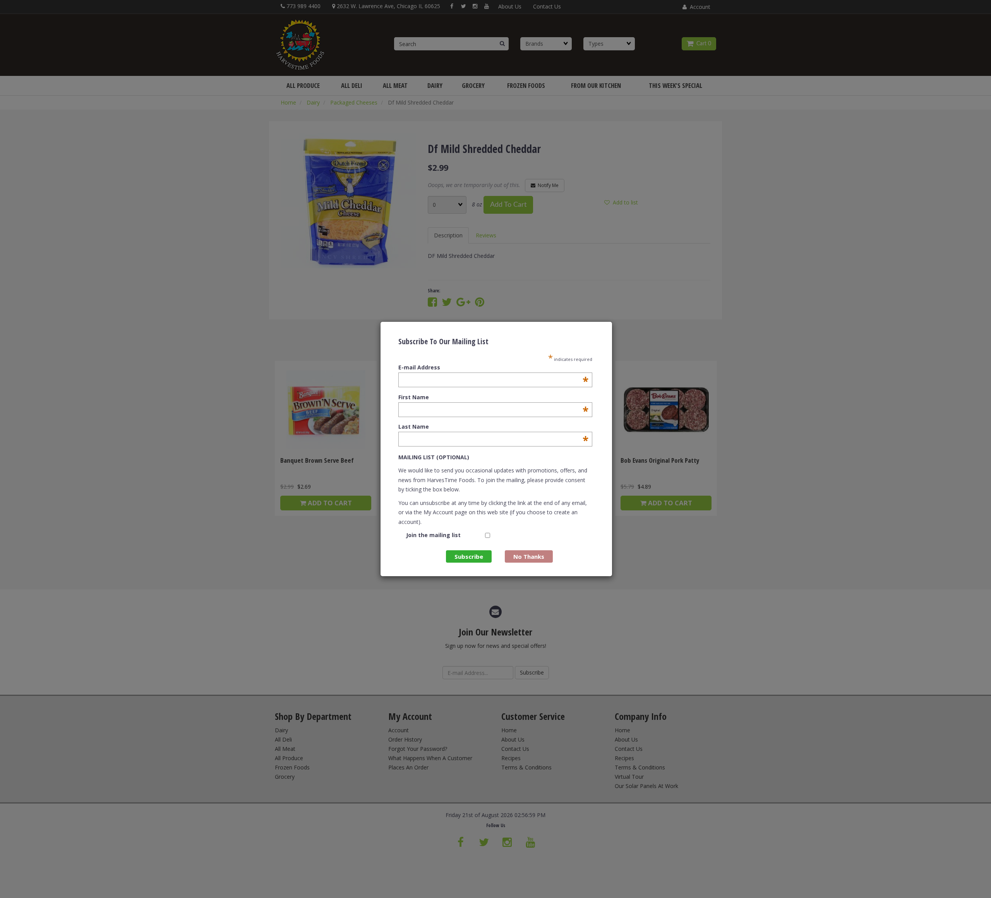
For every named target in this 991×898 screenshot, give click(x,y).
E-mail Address (493, 367)
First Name (493, 397)
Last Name (493, 427)
